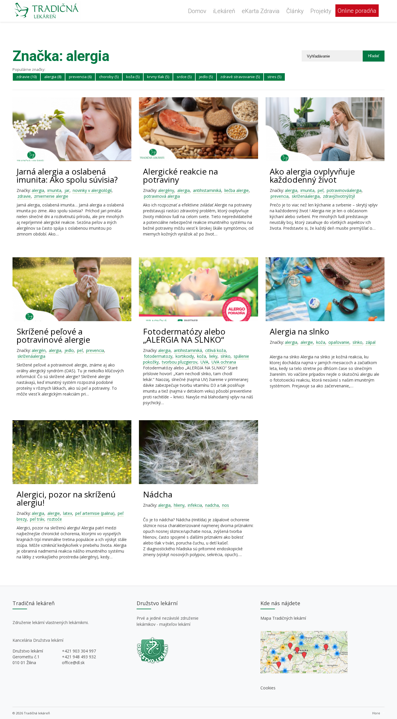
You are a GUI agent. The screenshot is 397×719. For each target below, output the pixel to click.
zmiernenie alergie (51, 196)
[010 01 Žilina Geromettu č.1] (304, 672)
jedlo (69, 350)
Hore (376, 713)
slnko (225, 356)
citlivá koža (215, 350)
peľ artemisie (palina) (95, 513)
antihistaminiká (207, 190)
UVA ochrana (224, 362)
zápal (370, 342)
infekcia (195, 505)
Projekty (320, 11)
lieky (213, 356)
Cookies (268, 688)
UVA (204, 362)
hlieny (179, 505)
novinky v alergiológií (92, 190)
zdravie (24, 196)
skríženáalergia (306, 196)
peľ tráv (37, 519)
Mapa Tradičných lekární (283, 618)
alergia (38, 190)
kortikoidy (185, 356)
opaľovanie (338, 342)
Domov (197, 11)
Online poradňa (357, 10)
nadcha (212, 505)
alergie (307, 342)
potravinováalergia (344, 190)
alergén (39, 350)
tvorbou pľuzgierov (179, 362)
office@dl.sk (73, 662)
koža (201, 356)
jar (67, 190)
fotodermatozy (158, 356)
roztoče (54, 519)
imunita (54, 190)
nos (225, 505)
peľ (320, 190)
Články (295, 11)
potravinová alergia (162, 196)
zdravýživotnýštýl (339, 196)
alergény (166, 190)
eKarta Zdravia (261, 11)
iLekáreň (224, 11)
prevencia (280, 196)
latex (67, 513)
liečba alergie (236, 190)
